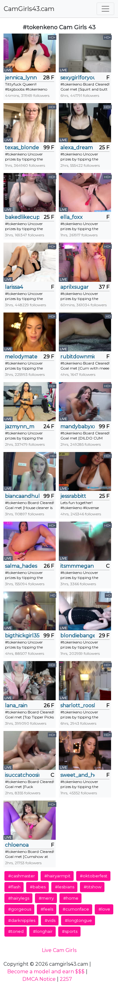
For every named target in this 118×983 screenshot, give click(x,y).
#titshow (92, 886)
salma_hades (21, 566)
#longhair (43, 931)
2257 (66, 979)
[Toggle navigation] (105, 9)
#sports (69, 931)
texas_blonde (22, 147)
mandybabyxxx (77, 426)
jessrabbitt (73, 496)
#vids (50, 920)
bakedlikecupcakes (22, 217)
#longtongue (78, 920)
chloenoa (17, 845)
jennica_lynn (21, 78)
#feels (47, 909)
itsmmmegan (77, 566)
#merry (46, 898)
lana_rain (16, 705)
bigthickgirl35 (22, 636)
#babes (38, 886)
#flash (14, 886)
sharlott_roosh (77, 705)
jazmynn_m (19, 426)
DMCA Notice (39, 979)
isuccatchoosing (22, 775)
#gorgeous (19, 909)
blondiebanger (77, 636)
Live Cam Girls (59, 950)
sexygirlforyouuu (77, 78)
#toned (16, 931)
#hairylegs (18, 898)
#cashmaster (21, 875)
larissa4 (14, 287)
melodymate (21, 357)
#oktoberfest (93, 875)
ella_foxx (71, 217)
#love (104, 909)
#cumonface (76, 909)
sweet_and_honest (77, 775)
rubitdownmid (77, 357)
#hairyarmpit (57, 875)
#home (70, 898)
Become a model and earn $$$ (46, 972)
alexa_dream (76, 147)
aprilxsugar (74, 287)
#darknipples (21, 920)
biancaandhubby (22, 496)
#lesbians (64, 886)
